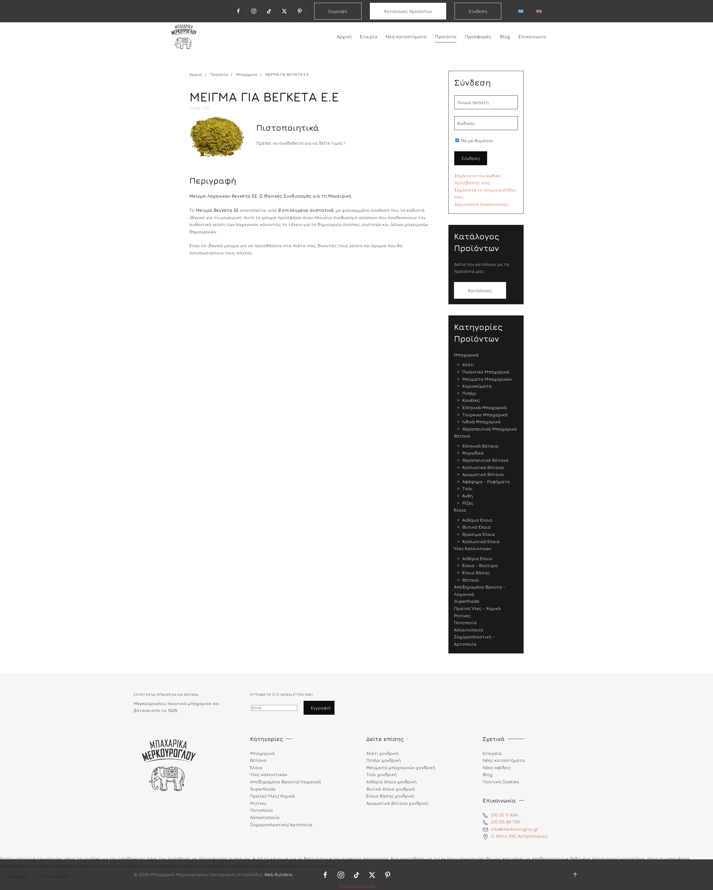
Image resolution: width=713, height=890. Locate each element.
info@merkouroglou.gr (514, 828)
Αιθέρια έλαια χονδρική (391, 781)
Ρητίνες (258, 803)
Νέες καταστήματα (504, 760)
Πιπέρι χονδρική (383, 760)
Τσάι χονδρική (381, 774)
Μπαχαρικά (262, 753)
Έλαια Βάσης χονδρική (390, 795)
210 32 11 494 (504, 814)
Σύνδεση (478, 11)
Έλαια (256, 767)
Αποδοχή (16, 876)
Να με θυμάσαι (476, 140)
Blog (505, 36)
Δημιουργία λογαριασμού (481, 203)
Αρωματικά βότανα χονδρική (397, 803)
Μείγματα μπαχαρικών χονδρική (400, 767)
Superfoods (262, 788)
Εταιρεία (492, 753)
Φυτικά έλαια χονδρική (390, 788)
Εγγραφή (337, 11)
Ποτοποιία (261, 810)
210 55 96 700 (505, 821)
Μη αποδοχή (54, 876)
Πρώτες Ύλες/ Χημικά (272, 795)
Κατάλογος (480, 290)
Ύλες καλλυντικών (268, 774)
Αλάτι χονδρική (382, 753)
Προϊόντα (445, 36)
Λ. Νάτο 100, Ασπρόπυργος (519, 835)
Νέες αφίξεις (497, 767)
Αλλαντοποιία (265, 817)
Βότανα (258, 760)
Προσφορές (478, 36)
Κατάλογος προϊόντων (408, 11)
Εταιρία (368, 36)
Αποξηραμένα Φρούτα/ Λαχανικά (285, 781)
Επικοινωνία (532, 36)
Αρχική (344, 36)
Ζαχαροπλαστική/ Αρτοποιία (281, 824)
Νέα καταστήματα (406, 36)
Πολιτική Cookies (356, 886)
